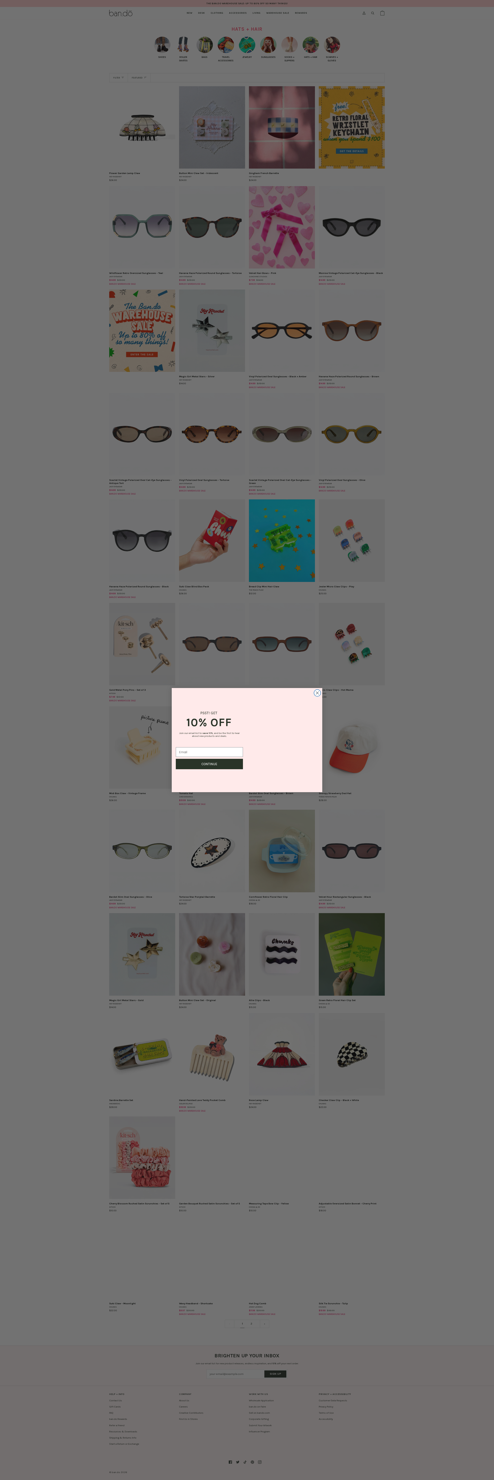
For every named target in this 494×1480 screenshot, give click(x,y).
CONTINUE (209, 764)
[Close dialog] (317, 688)
